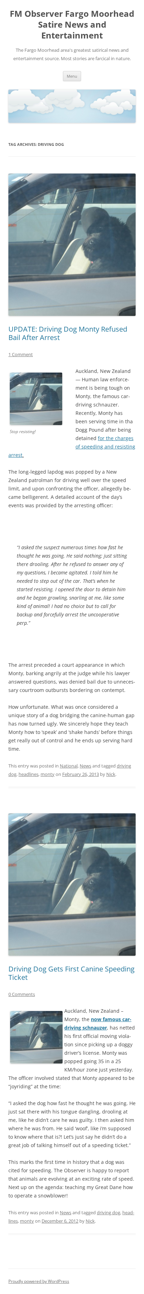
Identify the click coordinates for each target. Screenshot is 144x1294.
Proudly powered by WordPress (38, 1281)
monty (48, 774)
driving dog (108, 1212)
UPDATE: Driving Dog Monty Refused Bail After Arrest (67, 333)
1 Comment (20, 354)
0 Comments (21, 994)
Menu (72, 76)
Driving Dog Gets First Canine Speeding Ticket (71, 973)
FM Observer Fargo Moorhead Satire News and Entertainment (72, 24)
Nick (110, 774)
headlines (28, 774)
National (69, 766)
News (85, 766)
